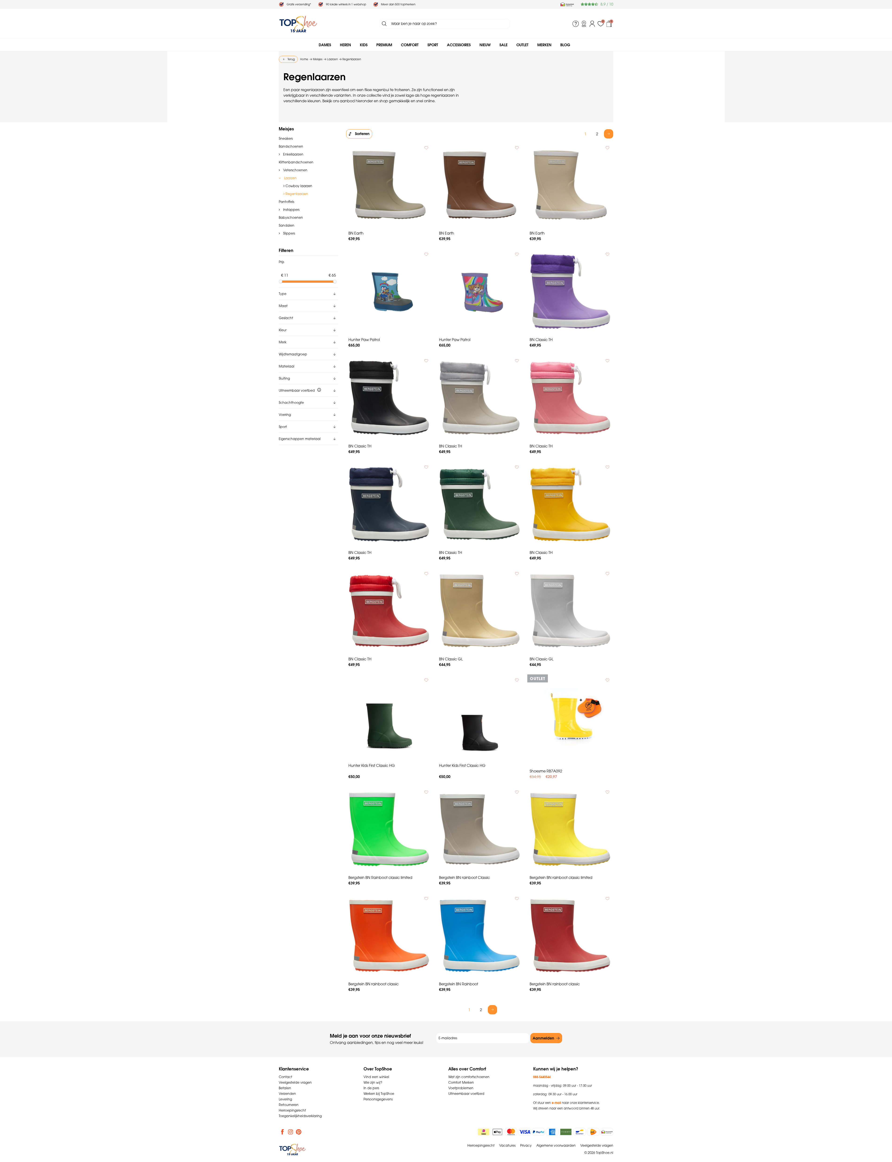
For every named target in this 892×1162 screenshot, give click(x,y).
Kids (363, 45)
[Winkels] (584, 24)
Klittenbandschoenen (296, 162)
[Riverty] (566, 1132)
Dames (325, 45)
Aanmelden (543, 1038)
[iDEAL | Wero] (483, 1132)
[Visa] (524, 1132)
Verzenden (287, 1094)
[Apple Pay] (497, 1132)
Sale (503, 45)
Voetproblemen (460, 1088)
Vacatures (507, 1145)
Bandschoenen (291, 146)
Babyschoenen (291, 217)
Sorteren (362, 133)
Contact (285, 1077)
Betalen (285, 1088)
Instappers (290, 210)
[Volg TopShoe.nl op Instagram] (290, 1132)
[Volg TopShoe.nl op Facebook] (282, 1132)
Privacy (526, 1145)
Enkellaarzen (292, 154)
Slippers (288, 233)
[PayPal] (538, 1132)
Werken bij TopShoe (379, 1094)
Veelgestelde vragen (295, 1082)
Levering (285, 1099)
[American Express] (552, 1132)
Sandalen (286, 225)
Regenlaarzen (296, 194)
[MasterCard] (511, 1132)
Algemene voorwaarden (556, 1145)
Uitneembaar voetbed (466, 1094)
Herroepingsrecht (292, 1110)
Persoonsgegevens (378, 1099)
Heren (345, 45)
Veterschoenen (294, 170)
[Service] (575, 24)
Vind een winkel (376, 1077)
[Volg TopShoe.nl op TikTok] (307, 1132)
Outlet (522, 45)
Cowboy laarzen (298, 186)
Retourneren (288, 1105)
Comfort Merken (461, 1082)
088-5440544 (542, 1077)
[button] (308, 294)
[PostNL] (593, 1132)
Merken (544, 45)
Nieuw (485, 45)
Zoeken (384, 23)
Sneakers (286, 138)
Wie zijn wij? (373, 1082)
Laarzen (290, 178)
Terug (291, 59)
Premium (384, 45)
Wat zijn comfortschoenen (468, 1077)
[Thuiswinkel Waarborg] (567, 4)
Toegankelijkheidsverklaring (300, 1116)
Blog (565, 45)
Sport (432, 45)
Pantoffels (286, 202)
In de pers (371, 1088)
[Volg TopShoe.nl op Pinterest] (298, 1132)
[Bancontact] (579, 1132)
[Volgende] (608, 134)
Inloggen (592, 24)
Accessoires (459, 45)
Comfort (410, 45)
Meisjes (286, 129)
